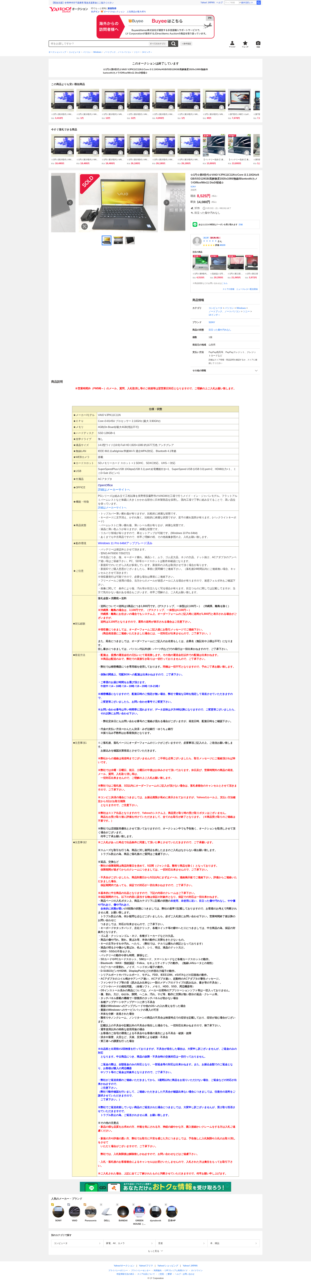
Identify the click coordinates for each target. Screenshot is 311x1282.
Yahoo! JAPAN (207, 2)
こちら (225, 283)
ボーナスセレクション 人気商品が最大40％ (125, 11)
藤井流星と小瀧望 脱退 (248, 2)
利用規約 (157, 1270)
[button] (225, 370)
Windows (97, 52)
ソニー (137, 52)
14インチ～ (147, 52)
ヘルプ (219, 2)
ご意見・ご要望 (165, 1274)
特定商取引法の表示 (125, 1274)
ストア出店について (146, 1274)
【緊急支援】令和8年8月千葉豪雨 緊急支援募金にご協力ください (83, 2)
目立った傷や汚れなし (220, 329)
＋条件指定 (186, 44)
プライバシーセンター (140, 1270)
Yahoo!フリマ (146, 1265)
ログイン (95, 11)
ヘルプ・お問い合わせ (184, 1274)
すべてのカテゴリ (158, 44)
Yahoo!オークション (124, 1265)
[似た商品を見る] (84, 226)
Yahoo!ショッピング (167, 1265)
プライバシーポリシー (118, 1270)
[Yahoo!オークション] (69, 8)
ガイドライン (197, 1270)
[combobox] (99, 44)
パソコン (87, 52)
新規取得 (112, 8)
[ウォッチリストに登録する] (70, 107)
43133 (222, 245)
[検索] (259, 2)
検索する (173, 43)
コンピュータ (74, 52)
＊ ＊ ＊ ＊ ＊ (210, 241)
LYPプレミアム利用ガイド (176, 1270)
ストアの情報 (228, 289)
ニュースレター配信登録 (247, 289)
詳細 (241, 224)
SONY (193, 187)
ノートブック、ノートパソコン (117, 52)
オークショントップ (57, 52)
